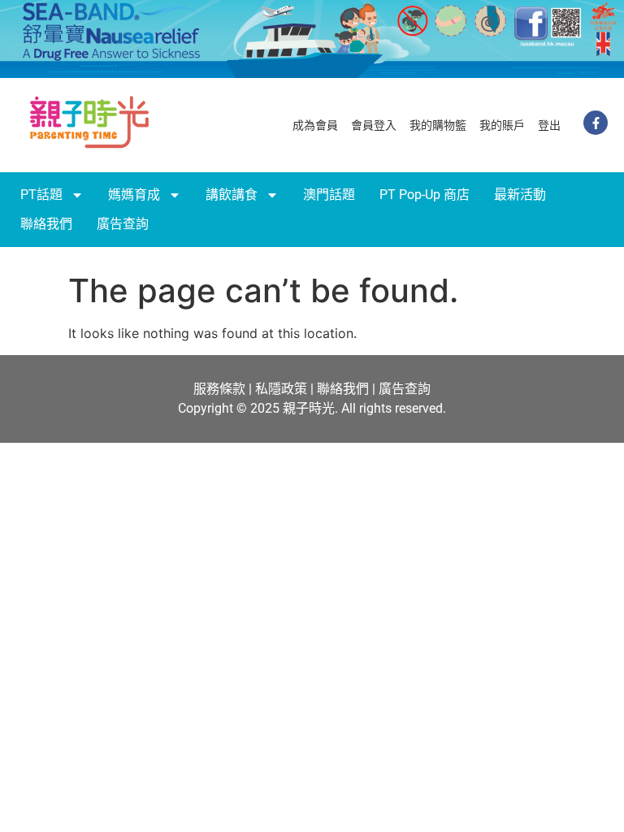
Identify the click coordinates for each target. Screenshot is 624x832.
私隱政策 (281, 388)
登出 (549, 125)
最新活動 (520, 194)
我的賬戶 (502, 125)
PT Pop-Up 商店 (424, 194)
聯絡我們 (46, 224)
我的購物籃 (438, 125)
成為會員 (315, 125)
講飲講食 (232, 194)
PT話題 (41, 194)
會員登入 (373, 125)
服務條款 (219, 388)
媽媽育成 (134, 194)
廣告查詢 (123, 224)
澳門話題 (329, 194)
